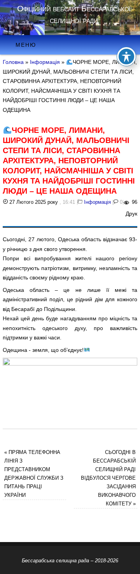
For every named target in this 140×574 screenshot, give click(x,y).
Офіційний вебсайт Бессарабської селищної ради (73, 14)
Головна (13, 62)
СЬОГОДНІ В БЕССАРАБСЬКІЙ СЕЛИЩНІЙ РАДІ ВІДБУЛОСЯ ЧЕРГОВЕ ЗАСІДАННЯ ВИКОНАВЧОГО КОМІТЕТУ (108, 478)
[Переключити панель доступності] (126, 56)
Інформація (45, 62)
